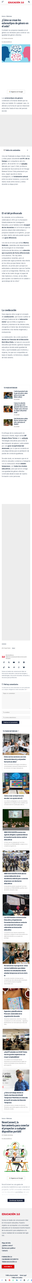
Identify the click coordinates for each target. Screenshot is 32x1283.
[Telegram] (14, 667)
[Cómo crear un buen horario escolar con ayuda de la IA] (16, 783)
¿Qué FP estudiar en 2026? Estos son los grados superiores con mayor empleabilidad (15, 1054)
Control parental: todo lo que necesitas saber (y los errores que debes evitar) (21, 394)
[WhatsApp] (19, 667)
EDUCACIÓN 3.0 (8, 42)
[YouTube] (14, 662)
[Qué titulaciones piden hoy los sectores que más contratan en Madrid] (8, 422)
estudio (24, 164)
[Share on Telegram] (20, 1280)
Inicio (3, 16)
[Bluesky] (24, 667)
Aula (13, 648)
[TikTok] (4, 667)
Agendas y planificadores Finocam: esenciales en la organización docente (13, 1013)
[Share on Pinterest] (9, 1280)
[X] (9, 662)
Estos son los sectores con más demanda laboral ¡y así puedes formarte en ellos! (15, 759)
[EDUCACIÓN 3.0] (16, 1)
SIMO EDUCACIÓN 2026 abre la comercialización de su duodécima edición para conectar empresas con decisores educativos (16, 878)
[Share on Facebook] (2, 1280)
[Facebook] (4, 662)
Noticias (9, 16)
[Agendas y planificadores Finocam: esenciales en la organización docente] (16, 998)
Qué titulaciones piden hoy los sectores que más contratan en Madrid (21, 421)
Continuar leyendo (16, 1200)
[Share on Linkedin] (17, 1280)
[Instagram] (19, 662)
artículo (25, 438)
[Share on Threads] (24, 1280)
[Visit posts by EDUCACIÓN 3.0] (3, 656)
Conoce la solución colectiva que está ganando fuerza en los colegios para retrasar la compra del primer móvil (21, 407)
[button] (3, 2)
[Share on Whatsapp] (13, 1280)
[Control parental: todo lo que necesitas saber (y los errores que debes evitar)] (8, 395)
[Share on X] (6, 1280)
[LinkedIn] (9, 667)
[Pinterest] (24, 662)
